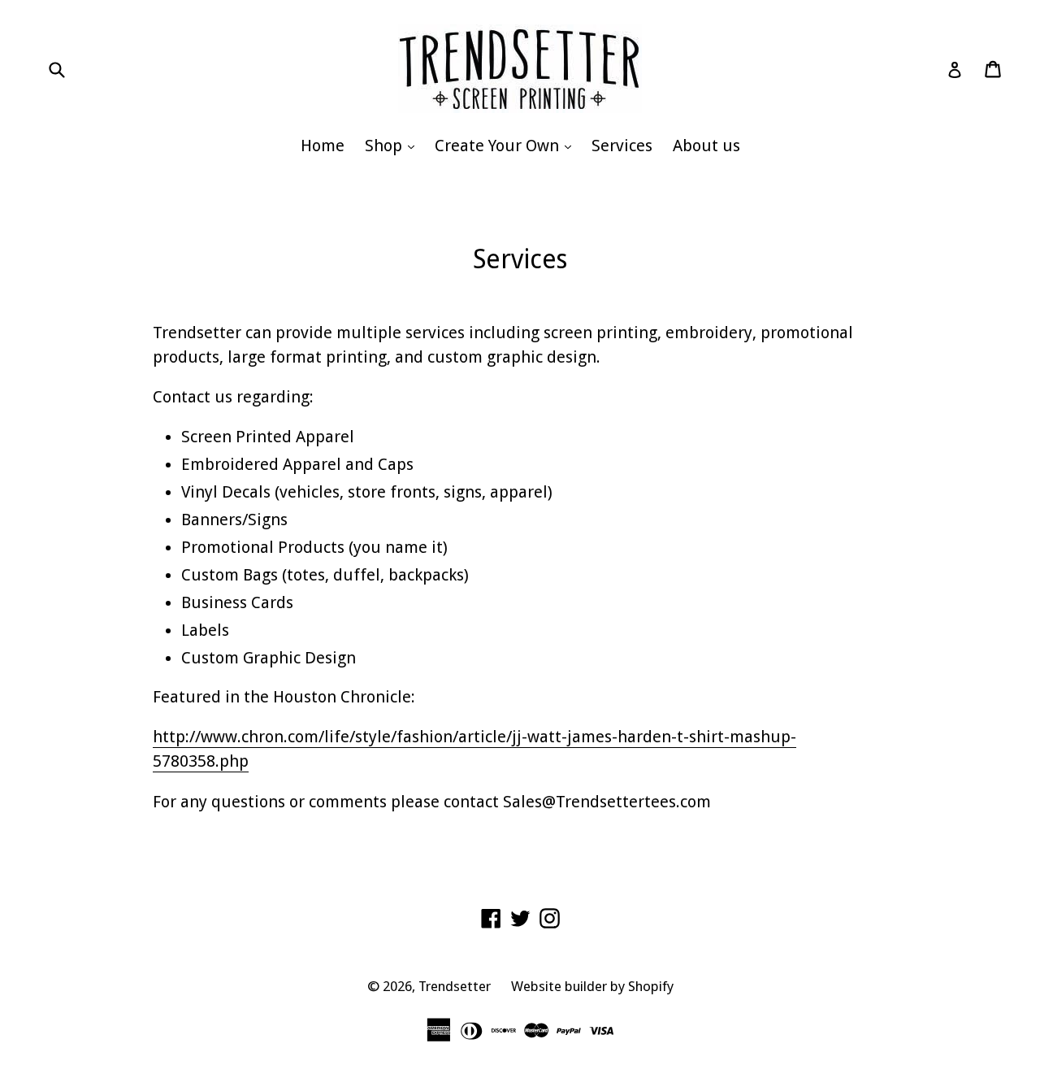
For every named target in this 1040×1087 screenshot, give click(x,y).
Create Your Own (507, 145)
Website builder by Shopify (592, 986)
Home (322, 145)
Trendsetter (454, 986)
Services (622, 145)
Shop (393, 145)
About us (706, 145)
